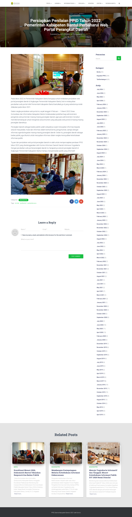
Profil (48, 3)
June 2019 (100, 366)
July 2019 (100, 362)
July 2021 (100, 280)
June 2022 (100, 246)
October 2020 (101, 313)
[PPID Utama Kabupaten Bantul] (15, 3)
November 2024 (102, 142)
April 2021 (100, 291)
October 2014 (101, 403)
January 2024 (101, 175)
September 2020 (102, 317)
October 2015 (101, 392)
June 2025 (100, 127)
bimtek (17, 203)
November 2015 (102, 388)
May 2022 (100, 250)
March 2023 (100, 213)
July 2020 (100, 321)
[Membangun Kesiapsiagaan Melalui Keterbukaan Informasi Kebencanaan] (66, 453)
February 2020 (101, 336)
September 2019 (102, 355)
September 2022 (102, 235)
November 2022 (102, 227)
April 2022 (100, 254)
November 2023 (102, 183)
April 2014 (100, 411)
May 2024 (100, 164)
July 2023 (100, 198)
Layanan (57, 3)
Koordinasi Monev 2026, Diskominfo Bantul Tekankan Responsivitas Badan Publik (27, 472)
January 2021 (101, 302)
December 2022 (102, 224)
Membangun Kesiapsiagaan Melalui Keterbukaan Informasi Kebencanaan (66, 472)
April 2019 (100, 373)
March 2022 (100, 257)
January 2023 (101, 220)
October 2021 (101, 272)
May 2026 (100, 97)
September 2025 (102, 115)
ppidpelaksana (31, 203)
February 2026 (101, 104)
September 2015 (102, 396)
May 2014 (100, 407)
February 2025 (101, 130)
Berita (98, 72)
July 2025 (100, 123)
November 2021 (102, 269)
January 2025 (101, 134)
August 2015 (101, 399)
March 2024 (100, 168)
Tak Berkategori (102, 79)
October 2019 (101, 351)
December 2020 (102, 306)
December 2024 (102, 138)
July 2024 (100, 156)
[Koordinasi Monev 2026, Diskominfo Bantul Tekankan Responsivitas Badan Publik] (28, 453)
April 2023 (100, 209)
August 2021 (101, 276)
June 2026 (100, 93)
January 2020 (101, 340)
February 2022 (101, 261)
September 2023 (102, 190)
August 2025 (101, 119)
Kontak (99, 3)
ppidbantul (23, 203)
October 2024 (101, 145)
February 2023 (101, 216)
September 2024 (102, 149)
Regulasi (81, 3)
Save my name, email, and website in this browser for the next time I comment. (47, 235)
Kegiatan (91, 3)
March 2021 (100, 295)
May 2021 (100, 287)
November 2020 (102, 310)
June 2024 (100, 160)
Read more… (18, 494)
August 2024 (101, 153)
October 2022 (101, 231)
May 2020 (100, 328)
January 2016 (101, 384)
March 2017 (100, 381)
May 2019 (100, 370)
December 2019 (102, 343)
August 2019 (101, 358)
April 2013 (100, 414)
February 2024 (101, 171)
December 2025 (102, 112)
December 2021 (102, 265)
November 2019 (102, 347)
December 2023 (102, 179)
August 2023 (101, 194)
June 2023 (100, 201)
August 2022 (101, 239)
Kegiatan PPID (23, 199)
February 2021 (101, 298)
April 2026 (100, 100)
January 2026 (101, 108)
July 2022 (100, 242)
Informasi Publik (69, 3)
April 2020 (100, 332)
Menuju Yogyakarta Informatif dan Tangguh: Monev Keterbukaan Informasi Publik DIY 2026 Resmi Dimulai (103, 474)
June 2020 (100, 325)
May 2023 (100, 205)
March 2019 (100, 377)
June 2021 (100, 284)
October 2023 (101, 186)
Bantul (79, 512)
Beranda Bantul (111, 3)
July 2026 (100, 89)
